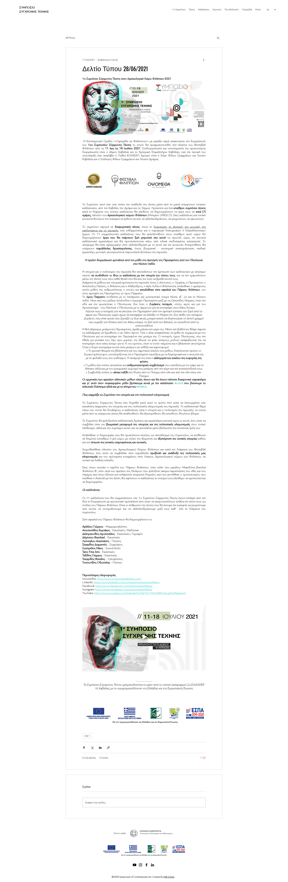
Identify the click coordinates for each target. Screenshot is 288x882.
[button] (218, 37)
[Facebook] (146, 865)
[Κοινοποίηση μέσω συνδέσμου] (108, 747)
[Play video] (144, 636)
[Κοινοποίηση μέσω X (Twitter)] (92, 747)
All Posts (70, 37)
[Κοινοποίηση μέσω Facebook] (84, 747)
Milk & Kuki (169, 877)
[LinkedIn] (152, 865)
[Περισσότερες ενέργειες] (204, 60)
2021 (87, 736)
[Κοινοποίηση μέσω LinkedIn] (100, 747)
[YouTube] (134, 865)
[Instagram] (140, 865)
